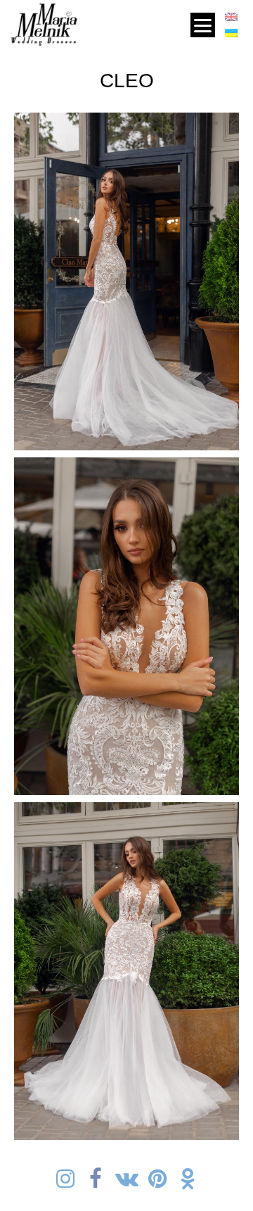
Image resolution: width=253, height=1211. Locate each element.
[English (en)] (231, 19)
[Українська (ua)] (231, 35)
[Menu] (202, 25)
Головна (99, 21)
